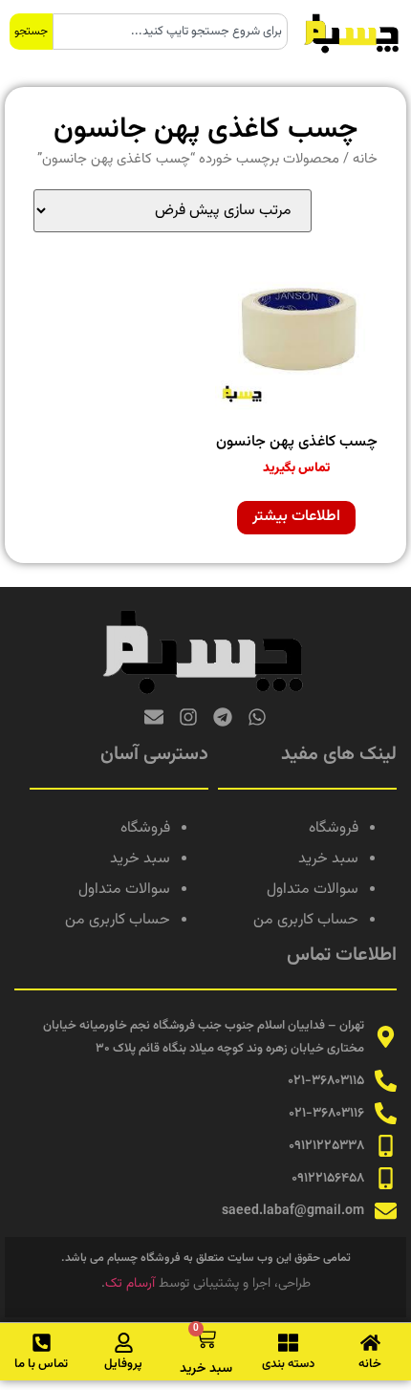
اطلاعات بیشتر (296, 517)
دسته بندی (288, 1364)
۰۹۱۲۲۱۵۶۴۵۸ (328, 1178)
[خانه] (370, 1343)
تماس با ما (41, 1364)
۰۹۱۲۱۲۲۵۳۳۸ (326, 1146)
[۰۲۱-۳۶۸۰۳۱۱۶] (386, 1113)
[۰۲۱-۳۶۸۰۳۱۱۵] (386, 1081)
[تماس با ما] (42, 1343)
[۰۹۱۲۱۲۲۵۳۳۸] (386, 1146)
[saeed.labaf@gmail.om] (386, 1211)
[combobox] (170, 31)
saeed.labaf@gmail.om (293, 1211)
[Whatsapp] (257, 717)
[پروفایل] (124, 1343)
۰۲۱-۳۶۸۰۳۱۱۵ (326, 1081)
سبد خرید (328, 859)
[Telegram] (223, 717)
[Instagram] (188, 717)
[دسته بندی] (288, 1343)
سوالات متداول (312, 889)
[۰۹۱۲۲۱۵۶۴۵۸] (386, 1178)
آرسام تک (130, 1283)
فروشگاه (333, 828)
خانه (365, 159)
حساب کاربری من (305, 920)
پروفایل (123, 1364)
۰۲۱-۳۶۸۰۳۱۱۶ (326, 1113)
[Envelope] (154, 717)
